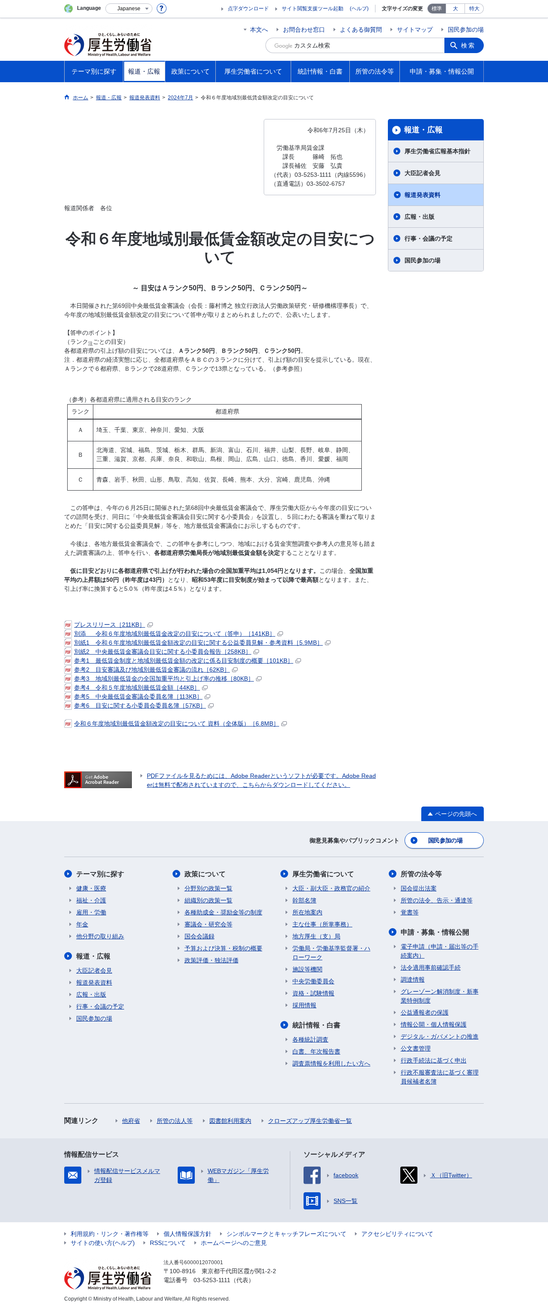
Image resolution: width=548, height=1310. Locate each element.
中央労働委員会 (313, 981)
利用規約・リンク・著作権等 (110, 1233)
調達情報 (413, 979)
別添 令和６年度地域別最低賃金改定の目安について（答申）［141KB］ (174, 633)
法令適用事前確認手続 (431, 967)
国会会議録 (199, 936)
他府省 (131, 1120)
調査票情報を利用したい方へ (331, 1063)
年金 (82, 924)
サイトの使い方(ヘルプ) (103, 1242)
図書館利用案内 (230, 1120)
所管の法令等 (421, 874)
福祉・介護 (91, 900)
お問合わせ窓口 (304, 30)
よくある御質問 (361, 30)
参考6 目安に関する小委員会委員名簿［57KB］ (140, 705)
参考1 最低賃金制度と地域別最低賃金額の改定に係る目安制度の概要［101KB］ (183, 660)
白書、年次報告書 (316, 1051)
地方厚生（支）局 (316, 936)
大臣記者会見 (423, 173)
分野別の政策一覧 (208, 888)
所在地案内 (307, 912)
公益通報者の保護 (425, 1012)
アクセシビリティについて (397, 1233)
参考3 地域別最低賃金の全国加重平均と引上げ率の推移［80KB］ (164, 678)
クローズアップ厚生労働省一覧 (310, 1120)
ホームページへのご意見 (234, 1242)
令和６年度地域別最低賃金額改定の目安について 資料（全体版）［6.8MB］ (176, 723)
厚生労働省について (323, 874)
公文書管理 (416, 1048)
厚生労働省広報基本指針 (438, 151)
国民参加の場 (466, 30)
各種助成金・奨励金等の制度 (223, 912)
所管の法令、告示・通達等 (437, 900)
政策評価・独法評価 (211, 960)
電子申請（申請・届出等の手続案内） (440, 951)
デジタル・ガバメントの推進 (440, 1036)
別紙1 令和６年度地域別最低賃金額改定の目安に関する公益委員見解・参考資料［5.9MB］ (198, 642)
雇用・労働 (91, 912)
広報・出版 (420, 216)
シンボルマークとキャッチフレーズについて (286, 1233)
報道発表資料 (423, 194)
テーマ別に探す (100, 874)
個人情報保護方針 (187, 1233)
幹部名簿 (304, 900)
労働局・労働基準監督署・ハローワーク (331, 953)
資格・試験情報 (313, 993)
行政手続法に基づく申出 (434, 1060)
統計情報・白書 (316, 1025)
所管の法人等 (175, 1120)
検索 (468, 45)
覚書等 (410, 912)
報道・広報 (423, 129)
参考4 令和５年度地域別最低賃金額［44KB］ (137, 687)
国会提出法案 (419, 888)
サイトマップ (415, 30)
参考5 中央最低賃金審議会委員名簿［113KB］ (138, 696)
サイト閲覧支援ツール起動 (312, 9)
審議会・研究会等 (208, 924)
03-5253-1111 (212, 1280)
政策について (205, 874)
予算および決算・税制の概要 (223, 948)
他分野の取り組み (100, 936)
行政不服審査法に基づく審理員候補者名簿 (440, 1077)
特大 (474, 9)
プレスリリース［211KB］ (109, 624)
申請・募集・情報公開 (435, 932)
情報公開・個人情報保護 (434, 1024)
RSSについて (168, 1242)
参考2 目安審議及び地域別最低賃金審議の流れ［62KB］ (152, 669)
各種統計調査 (310, 1039)
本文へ (259, 30)
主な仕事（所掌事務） (322, 924)
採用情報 (304, 1005)
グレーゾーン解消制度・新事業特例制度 (440, 996)
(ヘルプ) (359, 9)
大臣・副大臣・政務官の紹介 (331, 888)
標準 (437, 9)
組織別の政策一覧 (208, 900)
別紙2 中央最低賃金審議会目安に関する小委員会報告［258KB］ (162, 651)
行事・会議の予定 (429, 238)
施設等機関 (307, 969)
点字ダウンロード (248, 9)
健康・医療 (91, 888)
